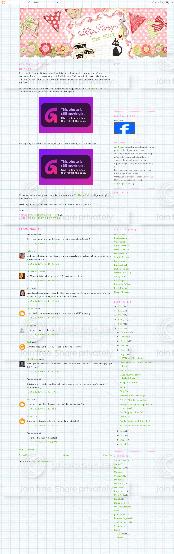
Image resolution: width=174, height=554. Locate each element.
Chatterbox (90, 88)
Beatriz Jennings (121, 237)
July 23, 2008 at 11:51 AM (43, 334)
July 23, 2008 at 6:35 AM (42, 243)
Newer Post (24, 454)
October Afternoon (122, 506)
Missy (29, 325)
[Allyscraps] (124, 133)
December (125, 332)
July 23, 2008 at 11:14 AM (43, 300)
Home (66, 454)
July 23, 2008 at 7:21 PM (42, 351)
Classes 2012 (120, 475)
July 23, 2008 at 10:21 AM (43, 280)
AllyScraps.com (121, 183)
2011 (120, 315)
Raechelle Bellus (122, 284)
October (124, 341)
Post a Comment (26, 449)
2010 (120, 319)
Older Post (107, 454)
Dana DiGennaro (121, 249)
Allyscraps (118, 120)
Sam (29, 399)
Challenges (119, 467)
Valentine (118, 537)
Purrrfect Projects (122, 518)
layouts (117, 498)
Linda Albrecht (121, 264)
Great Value (125, 416)
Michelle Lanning (122, 272)
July (122, 354)
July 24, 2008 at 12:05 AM (43, 371)
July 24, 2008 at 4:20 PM (42, 425)
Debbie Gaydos (121, 253)
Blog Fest (124, 391)
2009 (120, 323)
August (124, 349)
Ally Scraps (119, 233)
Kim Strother (32, 358)
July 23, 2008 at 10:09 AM (43, 263)
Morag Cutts (120, 276)
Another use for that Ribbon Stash (135, 421)
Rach (29, 342)
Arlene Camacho (34, 271)
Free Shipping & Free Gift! (132, 412)
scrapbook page (121, 522)
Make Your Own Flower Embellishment (130, 376)
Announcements (37, 218)
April (123, 439)
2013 (120, 306)
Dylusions (119, 483)
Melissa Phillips (121, 268)
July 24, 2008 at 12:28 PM (43, 408)
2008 (120, 328)
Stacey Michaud (121, 291)
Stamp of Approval (128, 382)
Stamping (118, 526)
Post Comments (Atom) (42, 461)
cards (116, 464)
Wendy (30, 416)
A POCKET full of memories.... (134, 399)
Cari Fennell (120, 241)
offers (116, 510)
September (125, 345)
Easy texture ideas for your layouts (135, 425)
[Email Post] (60, 215)
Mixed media (120, 502)
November (125, 336)
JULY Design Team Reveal (132, 358)
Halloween (119, 487)
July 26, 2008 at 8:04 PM (42, 442)
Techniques (119, 533)
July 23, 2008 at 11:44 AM (43, 317)
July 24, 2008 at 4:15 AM (42, 391)
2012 (120, 310)
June (122, 430)
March (123, 444)
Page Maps (119, 280)
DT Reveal (119, 479)
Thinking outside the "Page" (133, 395)
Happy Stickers (85, 195)
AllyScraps (119, 146)
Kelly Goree (119, 260)
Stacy (29, 288)
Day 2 (122, 386)
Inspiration (53, 218)
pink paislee (119, 514)
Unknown (31, 308)
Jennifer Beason (121, 257)
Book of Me (125, 370)
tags (116, 529)
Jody (29, 251)
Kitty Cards (119, 495)
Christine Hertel (121, 245)
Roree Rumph (120, 288)
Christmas (118, 471)
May (122, 435)
